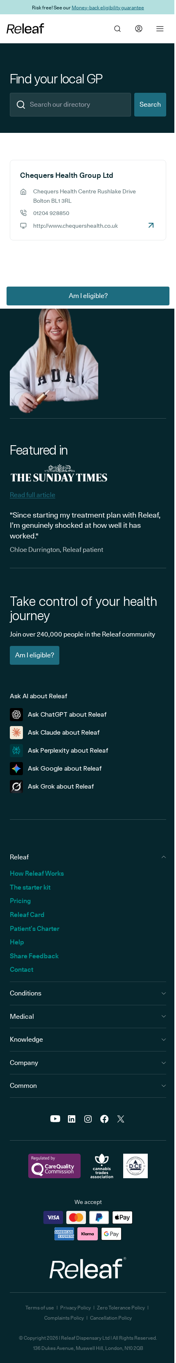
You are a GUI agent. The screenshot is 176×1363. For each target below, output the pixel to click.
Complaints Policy (64, 1318)
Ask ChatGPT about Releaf (67, 714)
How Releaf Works (37, 873)
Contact (21, 969)
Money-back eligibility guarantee (108, 7)
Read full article (32, 495)
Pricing (20, 901)
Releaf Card (27, 915)
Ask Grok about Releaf (61, 786)
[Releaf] (25, 28)
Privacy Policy (75, 1308)
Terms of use (39, 1308)
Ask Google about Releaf (65, 768)
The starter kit (30, 887)
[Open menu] (160, 28)
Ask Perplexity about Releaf (68, 750)
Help (17, 942)
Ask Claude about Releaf (64, 732)
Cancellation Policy (111, 1318)
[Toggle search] (117, 28)
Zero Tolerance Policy (121, 1308)
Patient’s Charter (34, 929)
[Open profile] (138, 28)
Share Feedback (34, 956)
